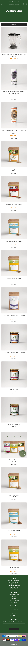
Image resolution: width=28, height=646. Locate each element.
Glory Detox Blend (14, 389)
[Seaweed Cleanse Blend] (14, 410)
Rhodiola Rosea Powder (14, 567)
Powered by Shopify (14, 644)
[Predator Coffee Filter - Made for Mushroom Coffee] (14, 40)
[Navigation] (1, 4)
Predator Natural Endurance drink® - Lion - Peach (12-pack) (14, 131)
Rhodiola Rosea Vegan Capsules (14, 278)
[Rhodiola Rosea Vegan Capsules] (14, 263)
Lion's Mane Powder (14, 495)
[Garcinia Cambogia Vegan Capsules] (14, 226)
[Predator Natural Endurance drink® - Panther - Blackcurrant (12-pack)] (14, 77)
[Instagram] (14, 615)
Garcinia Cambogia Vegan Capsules (14, 241)
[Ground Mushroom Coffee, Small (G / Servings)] (14, 337)
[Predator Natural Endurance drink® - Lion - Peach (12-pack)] (14, 115)
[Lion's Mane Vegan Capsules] (14, 154)
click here (17, 1)
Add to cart (14, 60)
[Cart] (26, 4)
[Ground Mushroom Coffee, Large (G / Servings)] (14, 300)
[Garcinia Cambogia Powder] (14, 515)
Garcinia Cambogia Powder (14, 530)
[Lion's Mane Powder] (14, 480)
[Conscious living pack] (14, 445)
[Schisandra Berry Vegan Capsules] (14, 189)
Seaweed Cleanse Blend (14, 424)
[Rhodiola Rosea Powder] (14, 552)
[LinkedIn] (17, 615)
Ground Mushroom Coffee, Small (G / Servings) (14, 352)
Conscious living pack (14, 459)
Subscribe (14, 629)
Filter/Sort (14, 24)
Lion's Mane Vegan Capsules (14, 169)
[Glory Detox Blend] (14, 374)
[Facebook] (10, 615)
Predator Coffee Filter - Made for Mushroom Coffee (14, 54)
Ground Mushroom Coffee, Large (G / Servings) (14, 315)
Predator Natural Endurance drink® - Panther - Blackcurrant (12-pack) (14, 92)
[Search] (23, 4)
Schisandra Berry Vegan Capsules (14, 204)
